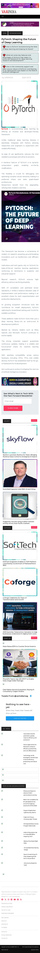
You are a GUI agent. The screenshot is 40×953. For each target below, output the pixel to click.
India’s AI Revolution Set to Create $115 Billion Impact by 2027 (30, 834)
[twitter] (6, 899)
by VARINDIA (7, 77)
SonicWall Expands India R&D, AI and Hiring (19, 489)
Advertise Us (4, 924)
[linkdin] (12, 899)
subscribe (13, 408)
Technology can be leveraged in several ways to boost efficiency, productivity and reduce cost (30, 759)
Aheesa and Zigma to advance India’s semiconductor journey (30, 793)
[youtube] (15, 899)
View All (34, 420)
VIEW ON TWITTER (20, 718)
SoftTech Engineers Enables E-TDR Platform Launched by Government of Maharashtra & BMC (19, 563)
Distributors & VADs (6, 903)
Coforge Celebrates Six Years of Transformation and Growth (15, 598)
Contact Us (4, 938)
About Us (3, 920)
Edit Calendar (5, 917)
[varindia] (21, 899)
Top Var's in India (5, 910)
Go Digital (4, 927)
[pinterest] (18, 899)
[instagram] (9, 899)
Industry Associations (7, 906)
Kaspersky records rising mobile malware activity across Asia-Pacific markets (18, 522)
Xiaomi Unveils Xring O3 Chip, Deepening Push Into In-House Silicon (30, 856)
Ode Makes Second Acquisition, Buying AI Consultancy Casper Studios (18, 690)
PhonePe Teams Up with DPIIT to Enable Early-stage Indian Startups (18, 680)
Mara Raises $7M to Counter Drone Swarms (19, 646)
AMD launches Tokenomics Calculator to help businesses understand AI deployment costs (20, 633)
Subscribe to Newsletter (7, 913)
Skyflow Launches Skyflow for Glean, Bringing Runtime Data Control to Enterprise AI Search (20, 456)
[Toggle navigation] (2, 17)
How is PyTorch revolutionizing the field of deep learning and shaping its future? (20, 48)
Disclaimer (4, 931)
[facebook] (2, 899)
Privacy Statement (6, 935)
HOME (4, 33)
